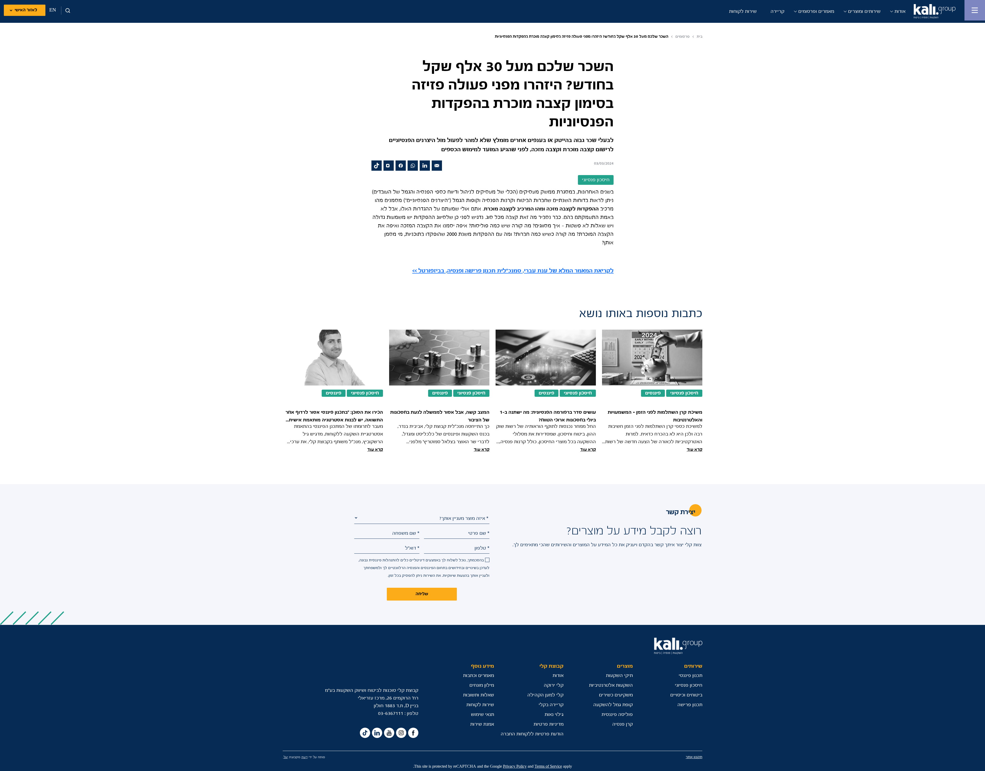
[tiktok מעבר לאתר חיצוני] (376, 165)
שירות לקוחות (743, 11)
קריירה (777, 11)
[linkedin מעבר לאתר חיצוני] (425, 165)
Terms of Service (548, 766)
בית (699, 36)
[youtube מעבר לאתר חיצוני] (389, 733)
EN (52, 10)
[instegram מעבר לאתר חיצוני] (401, 733)
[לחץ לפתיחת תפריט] (974, 10)
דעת (304, 757)
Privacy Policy (515, 766)
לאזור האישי (26, 10)
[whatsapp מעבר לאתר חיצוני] (413, 165)
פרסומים (682, 36)
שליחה (422, 594)
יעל (285, 757)
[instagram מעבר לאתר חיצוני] (388, 165)
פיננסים (653, 393)
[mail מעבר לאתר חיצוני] (437, 165)
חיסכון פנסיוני (684, 393)
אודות (899, 11)
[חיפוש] (66, 10)
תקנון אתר (694, 757)
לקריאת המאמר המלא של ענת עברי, (513, 271)
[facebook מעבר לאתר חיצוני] (401, 165)
